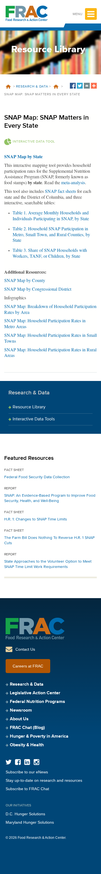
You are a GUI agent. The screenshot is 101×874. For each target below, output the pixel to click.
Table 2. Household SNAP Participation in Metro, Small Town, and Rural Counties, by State (51, 234)
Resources (56, 87)
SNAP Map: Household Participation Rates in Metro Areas (45, 323)
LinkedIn (27, 762)
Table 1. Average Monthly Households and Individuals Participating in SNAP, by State (51, 215)
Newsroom (21, 710)
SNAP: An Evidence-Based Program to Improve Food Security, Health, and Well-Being (49, 498)
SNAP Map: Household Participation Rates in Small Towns (50, 338)
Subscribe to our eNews (27, 772)
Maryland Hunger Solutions (30, 822)
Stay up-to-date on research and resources (44, 780)
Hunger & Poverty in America (39, 736)
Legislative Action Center (35, 693)
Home (8, 87)
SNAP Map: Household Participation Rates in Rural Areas (50, 352)
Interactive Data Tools (34, 419)
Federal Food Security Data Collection (37, 477)
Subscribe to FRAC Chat (27, 789)
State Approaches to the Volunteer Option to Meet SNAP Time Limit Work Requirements (47, 564)
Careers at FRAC (28, 666)
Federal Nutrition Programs (37, 702)
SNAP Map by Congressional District (37, 289)
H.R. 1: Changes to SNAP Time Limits (35, 519)
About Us (19, 719)
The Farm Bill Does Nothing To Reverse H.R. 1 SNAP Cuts (49, 540)
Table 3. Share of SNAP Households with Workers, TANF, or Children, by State (50, 253)
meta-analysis (73, 182)
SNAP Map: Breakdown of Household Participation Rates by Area (50, 309)
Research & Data (32, 86)
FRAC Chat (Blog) (27, 728)
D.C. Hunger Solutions (25, 814)
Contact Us (25, 649)
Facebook (18, 762)
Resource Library (29, 407)
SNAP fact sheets (60, 191)
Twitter (9, 762)
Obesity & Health (27, 745)
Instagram (36, 762)
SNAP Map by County (24, 280)
